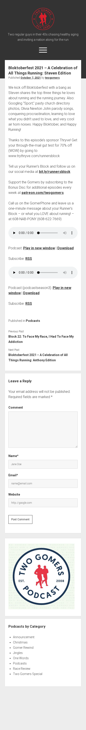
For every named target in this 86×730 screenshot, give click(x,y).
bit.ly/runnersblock (54, 172)
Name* (13, 456)
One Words (21, 658)
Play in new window (39, 248)
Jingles (18, 653)
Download (65, 248)
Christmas (20, 642)
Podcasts (33, 320)
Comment (15, 407)
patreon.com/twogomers (43, 193)
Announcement (23, 637)
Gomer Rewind (23, 647)
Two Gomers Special (27, 674)
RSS (28, 259)
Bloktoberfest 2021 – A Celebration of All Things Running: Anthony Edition (38, 357)
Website (14, 494)
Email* (13, 475)
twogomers (52, 77)
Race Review (21, 668)
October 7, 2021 (31, 77)
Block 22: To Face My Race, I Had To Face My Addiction (41, 339)
